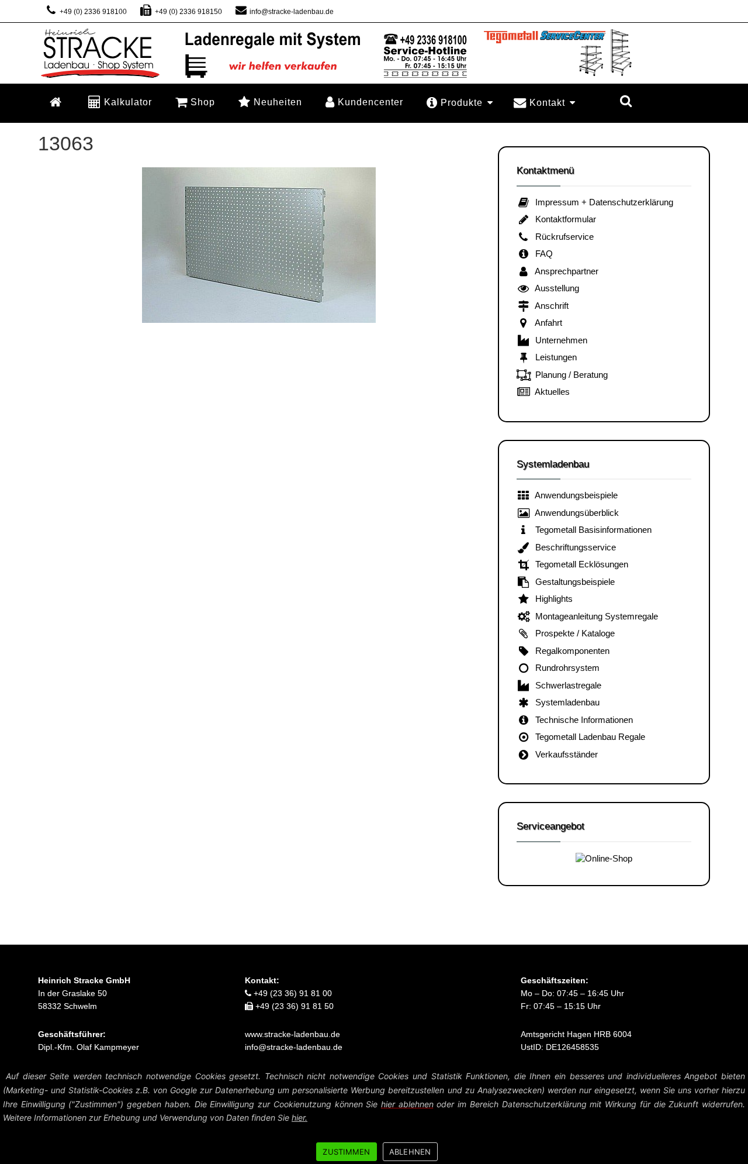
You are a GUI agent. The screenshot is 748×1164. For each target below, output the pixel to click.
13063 (66, 143)
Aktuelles (550, 392)
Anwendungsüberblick (575, 513)
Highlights (552, 599)
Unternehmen (559, 340)
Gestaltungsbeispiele (573, 582)
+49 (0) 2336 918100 (92, 12)
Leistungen (554, 357)
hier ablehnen (407, 1104)
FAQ (542, 254)
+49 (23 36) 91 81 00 (291, 993)
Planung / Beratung (569, 375)
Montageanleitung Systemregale (594, 616)
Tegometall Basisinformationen (591, 530)
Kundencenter (370, 101)
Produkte (462, 103)
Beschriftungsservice (573, 547)
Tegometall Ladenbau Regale (588, 737)
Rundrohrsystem (565, 668)
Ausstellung (555, 288)
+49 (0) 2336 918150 (187, 12)
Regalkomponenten (570, 651)
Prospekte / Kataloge (573, 633)
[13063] (259, 245)
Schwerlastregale (566, 685)
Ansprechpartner (564, 271)
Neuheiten (278, 101)
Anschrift (550, 306)
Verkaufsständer (564, 754)
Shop (203, 101)
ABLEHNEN (410, 1151)
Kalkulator (128, 101)
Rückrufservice (562, 237)
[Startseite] (57, 102)
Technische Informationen (582, 720)
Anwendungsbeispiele (574, 495)
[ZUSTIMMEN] (733, 1115)
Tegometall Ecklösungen (579, 564)
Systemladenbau (565, 702)
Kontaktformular (563, 219)
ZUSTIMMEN (346, 1151)
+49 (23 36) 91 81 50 (293, 1006)
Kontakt (547, 103)
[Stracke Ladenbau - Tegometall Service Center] (374, 52)
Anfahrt (546, 323)
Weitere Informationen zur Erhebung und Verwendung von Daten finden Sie (155, 1117)
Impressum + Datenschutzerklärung (602, 202)
